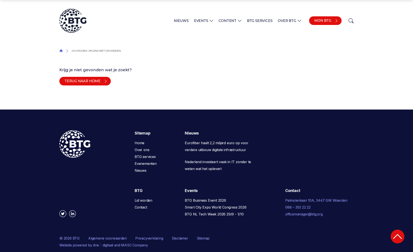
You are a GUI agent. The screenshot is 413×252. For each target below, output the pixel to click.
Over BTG (287, 21)
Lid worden (143, 200)
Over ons (142, 150)
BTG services (145, 157)
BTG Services (260, 21)
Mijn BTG (322, 21)
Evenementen (146, 163)
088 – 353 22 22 (298, 207)
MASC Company (134, 245)
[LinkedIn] (72, 213)
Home (61, 50)
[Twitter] (62, 213)
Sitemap (203, 238)
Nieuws (181, 21)
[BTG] (72, 21)
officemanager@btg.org (304, 214)
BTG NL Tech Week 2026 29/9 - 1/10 (214, 214)
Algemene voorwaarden (107, 238)
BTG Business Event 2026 (205, 200)
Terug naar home (82, 81)
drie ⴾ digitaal (103, 245)
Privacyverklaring (149, 238)
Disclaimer (180, 238)
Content (227, 21)
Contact (141, 207)
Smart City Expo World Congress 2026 (215, 207)
